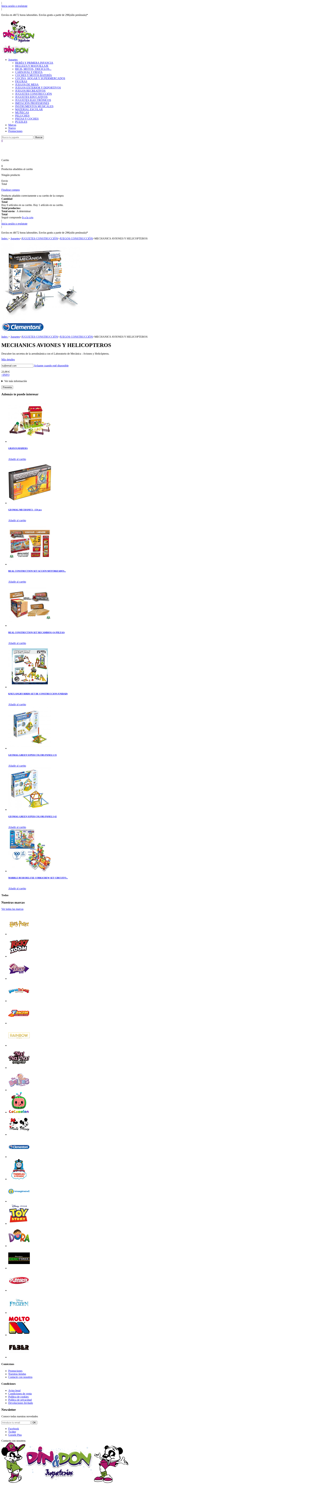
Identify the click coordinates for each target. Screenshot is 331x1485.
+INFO (5, 374)
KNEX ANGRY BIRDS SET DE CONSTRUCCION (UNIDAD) (38, 693)
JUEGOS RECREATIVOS (30, 90)
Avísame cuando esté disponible (51, 365)
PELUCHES (22, 115)
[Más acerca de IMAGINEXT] (19, 1201)
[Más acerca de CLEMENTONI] (19, 1156)
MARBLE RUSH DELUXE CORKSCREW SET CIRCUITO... (38, 877)
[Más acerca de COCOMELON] (19, 1112)
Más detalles (8, 359)
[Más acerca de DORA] (19, 1245)
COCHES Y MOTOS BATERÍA (33, 75)
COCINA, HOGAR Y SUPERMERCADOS (40, 78)
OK (34, 1422)
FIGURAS (21, 81)
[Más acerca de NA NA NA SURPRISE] (19, 1067)
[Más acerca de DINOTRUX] (19, 1268)
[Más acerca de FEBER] (19, 1357)
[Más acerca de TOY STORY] (19, 1223)
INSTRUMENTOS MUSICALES (34, 106)
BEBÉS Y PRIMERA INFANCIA (34, 62)
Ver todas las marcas (12, 909)
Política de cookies (18, 1396)
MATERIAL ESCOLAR (29, 109)
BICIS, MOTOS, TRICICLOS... (33, 69)
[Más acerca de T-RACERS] (19, 1023)
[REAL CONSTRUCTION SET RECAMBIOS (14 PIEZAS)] (29, 625)
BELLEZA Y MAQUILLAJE (31, 65)
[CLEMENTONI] (22, 330)
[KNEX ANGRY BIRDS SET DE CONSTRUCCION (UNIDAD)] (29, 687)
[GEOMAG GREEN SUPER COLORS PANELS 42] (29, 809)
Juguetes (13, 59)
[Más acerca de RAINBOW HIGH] (19, 1045)
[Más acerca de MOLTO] (19, 1334)
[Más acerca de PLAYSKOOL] (19, 1290)
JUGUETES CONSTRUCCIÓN (33, 93)
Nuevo (12, 128)
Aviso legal (14, 1390)
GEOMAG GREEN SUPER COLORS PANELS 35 (32, 755)
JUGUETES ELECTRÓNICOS (33, 100)
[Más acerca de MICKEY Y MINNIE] (19, 1134)
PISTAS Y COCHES (27, 118)
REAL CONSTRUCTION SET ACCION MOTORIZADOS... (37, 571)
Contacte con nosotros (20, 1377)
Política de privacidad (20, 1399)
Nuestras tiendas (17, 1373)
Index (4, 238)
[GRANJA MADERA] (29, 441)
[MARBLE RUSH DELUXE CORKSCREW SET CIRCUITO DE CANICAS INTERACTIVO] (29, 871)
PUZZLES (21, 121)
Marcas (12, 124)
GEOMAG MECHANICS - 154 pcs (25, 509)
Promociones (15, 131)
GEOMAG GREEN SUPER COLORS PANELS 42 (32, 816)
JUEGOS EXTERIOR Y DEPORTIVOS (38, 87)
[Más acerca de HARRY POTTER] (19, 934)
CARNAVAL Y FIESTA (29, 72)
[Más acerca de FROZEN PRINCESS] (19, 1312)
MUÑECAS (22, 112)
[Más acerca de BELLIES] (19, 1089)
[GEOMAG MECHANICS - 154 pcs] (29, 503)
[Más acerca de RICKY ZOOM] (19, 956)
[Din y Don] (18, 42)
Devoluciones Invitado (20, 1402)
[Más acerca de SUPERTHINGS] (19, 1000)
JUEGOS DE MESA (27, 84)
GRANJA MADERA (18, 448)
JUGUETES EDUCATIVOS (31, 96)
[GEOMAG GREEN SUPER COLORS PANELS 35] (29, 748)
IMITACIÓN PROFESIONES (32, 103)
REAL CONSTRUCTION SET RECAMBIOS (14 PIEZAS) (36, 632)
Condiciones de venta (20, 1393)
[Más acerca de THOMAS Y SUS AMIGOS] (19, 1179)
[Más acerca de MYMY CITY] (19, 978)
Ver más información (15, 381)
